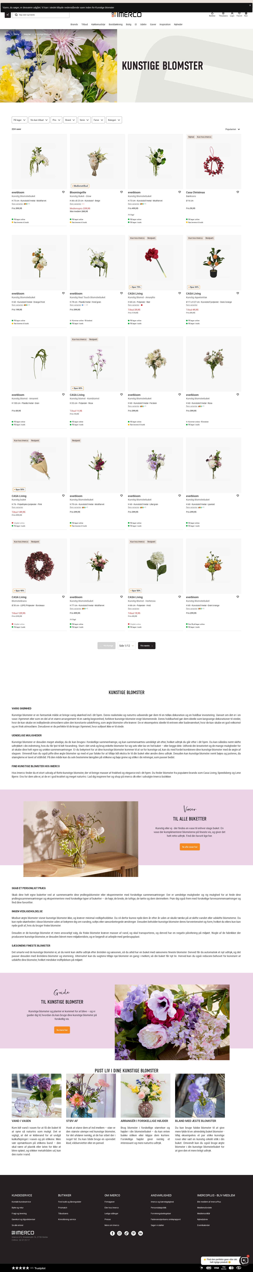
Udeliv (143, 24)
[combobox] (127, 645)
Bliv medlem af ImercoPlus (209, 1201)
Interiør (27, 34)
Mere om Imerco (112, 1225)
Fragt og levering (19, 1213)
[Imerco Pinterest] (133, 1233)
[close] (250, 5)
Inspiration (165, 24)
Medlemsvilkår (203, 1213)
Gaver (153, 24)
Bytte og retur (18, 1207)
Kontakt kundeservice (21, 1201)
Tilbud (84, 24)
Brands (74, 24)
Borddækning (116, 24)
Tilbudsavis (63, 1213)
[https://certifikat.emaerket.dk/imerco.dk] (238, 1268)
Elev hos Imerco (112, 1207)
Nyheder (178, 24)
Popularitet (230, 129)
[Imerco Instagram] (119, 1233)
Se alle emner (17, 1225)
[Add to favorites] (63, 192)
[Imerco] (50, 1232)
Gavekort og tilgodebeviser (23, 1219)
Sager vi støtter (157, 1225)
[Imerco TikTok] (126, 1233)
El (136, 24)
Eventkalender (203, 1225)
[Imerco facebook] (112, 1233)
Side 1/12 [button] (124, 645)
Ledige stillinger (111, 1213)
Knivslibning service (67, 1219)
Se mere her (62, 1030)
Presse (108, 1219)
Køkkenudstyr (98, 24)
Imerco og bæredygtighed (162, 1201)
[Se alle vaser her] (80, 839)
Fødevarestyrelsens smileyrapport (166, 1219)
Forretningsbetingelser (161, 1213)
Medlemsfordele (204, 1207)
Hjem (7, 34)
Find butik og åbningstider (69, 1201)
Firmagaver (110, 1201)
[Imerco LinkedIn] (140, 1233)
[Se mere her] (172, 1022)
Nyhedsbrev (202, 1219)
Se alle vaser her (190, 847)
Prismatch (62, 1207)
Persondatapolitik (158, 1207)
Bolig (128, 24)
